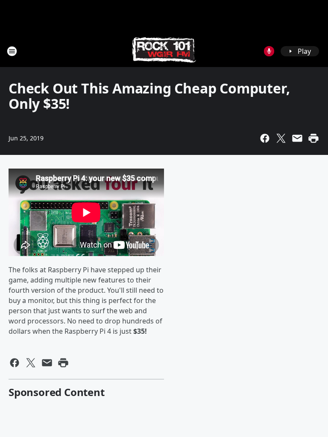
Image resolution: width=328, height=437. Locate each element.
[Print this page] (313, 138)
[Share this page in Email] (297, 138)
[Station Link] (164, 51)
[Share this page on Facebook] (265, 138)
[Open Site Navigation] (12, 51)
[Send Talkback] (269, 51)
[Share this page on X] (281, 138)
